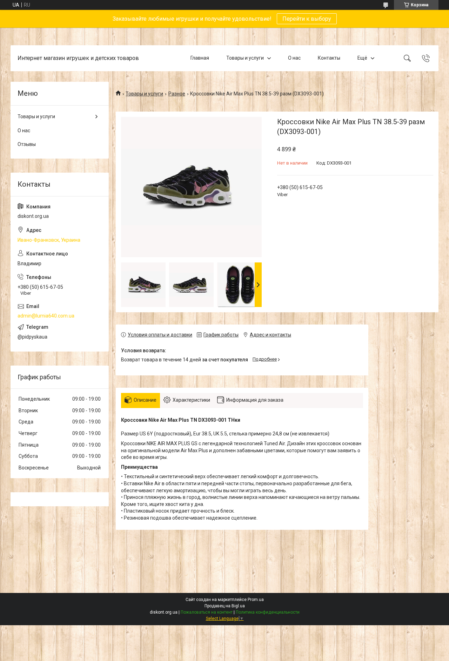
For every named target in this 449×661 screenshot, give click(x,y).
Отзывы (27, 144)
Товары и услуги (245, 58)
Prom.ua (256, 599)
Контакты (329, 58)
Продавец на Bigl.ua (225, 605)
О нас (294, 58)
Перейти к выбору (306, 18)
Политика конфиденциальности (268, 612)
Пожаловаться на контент (207, 612)
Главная (199, 58)
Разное (176, 93)
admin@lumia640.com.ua (46, 316)
